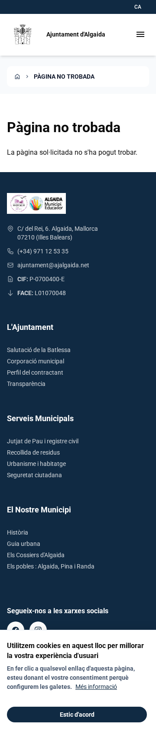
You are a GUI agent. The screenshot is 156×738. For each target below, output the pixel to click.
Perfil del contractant (35, 372)
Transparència (26, 383)
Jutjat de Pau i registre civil (42, 441)
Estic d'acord (77, 714)
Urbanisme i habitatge (36, 463)
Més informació (96, 686)
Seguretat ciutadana (34, 475)
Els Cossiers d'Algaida (36, 555)
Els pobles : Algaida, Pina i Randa (50, 566)
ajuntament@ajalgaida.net (53, 265)
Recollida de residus (33, 452)
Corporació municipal (35, 361)
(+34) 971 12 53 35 (42, 251)
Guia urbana (23, 543)
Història (17, 532)
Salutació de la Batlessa (39, 349)
